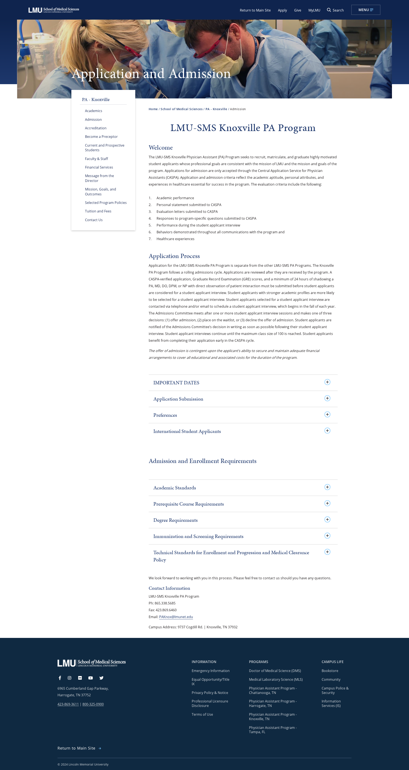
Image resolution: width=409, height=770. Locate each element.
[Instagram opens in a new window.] (72, 678)
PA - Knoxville (216, 109)
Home (153, 109)
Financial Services (99, 167)
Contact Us (94, 220)
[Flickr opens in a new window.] (82, 678)
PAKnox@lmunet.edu (176, 616)
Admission (93, 119)
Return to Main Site (255, 10)
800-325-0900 (93, 704)
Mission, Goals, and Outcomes (100, 191)
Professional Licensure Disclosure (210, 703)
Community (331, 679)
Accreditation (96, 128)
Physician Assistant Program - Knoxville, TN (273, 716)
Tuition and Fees (98, 211)
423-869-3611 (68, 704)
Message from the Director (99, 178)
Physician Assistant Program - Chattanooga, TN (273, 690)
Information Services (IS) (331, 703)
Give (297, 10)
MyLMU (314, 10)
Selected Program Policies (106, 202)
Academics (93, 110)
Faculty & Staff (96, 158)
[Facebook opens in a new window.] (62, 678)
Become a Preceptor (101, 136)
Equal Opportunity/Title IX (210, 681)
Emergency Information (211, 670)
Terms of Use (202, 714)
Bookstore (330, 670)
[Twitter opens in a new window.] (104, 678)
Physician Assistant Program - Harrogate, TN (273, 703)
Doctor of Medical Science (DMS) (275, 670)
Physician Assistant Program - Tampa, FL (273, 729)
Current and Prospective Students (104, 147)
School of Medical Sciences (182, 109)
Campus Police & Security (335, 690)
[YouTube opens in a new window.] (93, 678)
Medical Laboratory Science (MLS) (276, 679)
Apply (282, 10)
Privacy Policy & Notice (210, 692)
